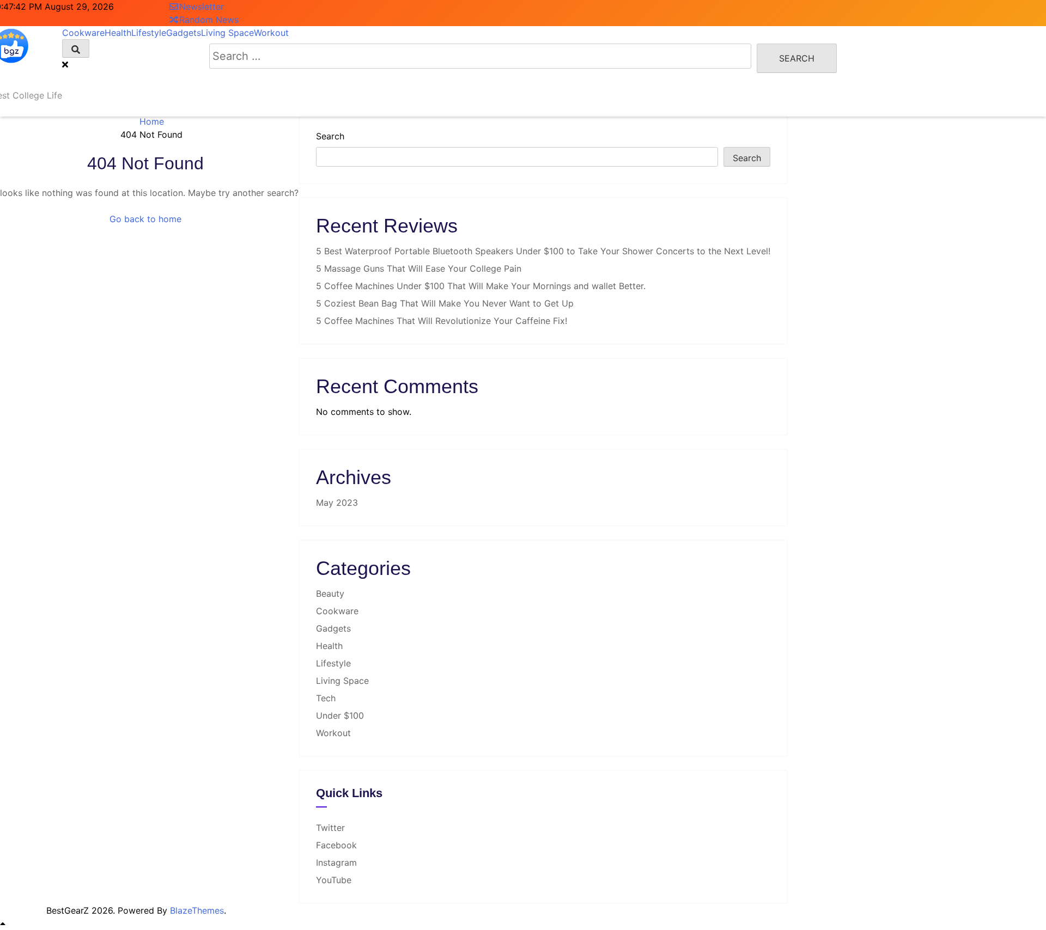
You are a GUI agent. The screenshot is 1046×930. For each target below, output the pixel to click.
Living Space (342, 680)
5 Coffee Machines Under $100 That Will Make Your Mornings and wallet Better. (481, 285)
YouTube (333, 879)
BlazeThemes (197, 910)
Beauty (330, 593)
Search (330, 136)
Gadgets (333, 628)
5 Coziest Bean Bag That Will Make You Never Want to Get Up (445, 303)
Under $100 (340, 715)
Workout (333, 732)
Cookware (337, 610)
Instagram (336, 862)
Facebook (336, 845)
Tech (326, 698)
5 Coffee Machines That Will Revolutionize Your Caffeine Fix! (441, 320)
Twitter (330, 827)
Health (329, 645)
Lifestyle (333, 663)
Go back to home (145, 218)
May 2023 (337, 502)
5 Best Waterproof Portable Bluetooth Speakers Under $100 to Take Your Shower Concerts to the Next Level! (543, 251)
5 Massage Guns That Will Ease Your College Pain (418, 268)
